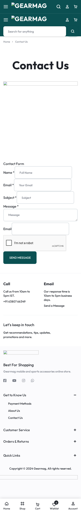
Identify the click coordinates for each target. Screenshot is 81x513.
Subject (10, 197)
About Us (14, 411)
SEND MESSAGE (20, 258)
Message (11, 206)
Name (9, 172)
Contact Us (15, 418)
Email (8, 185)
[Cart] (76, 19)
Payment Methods (19, 403)
